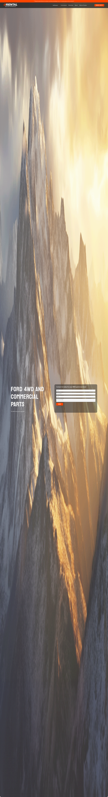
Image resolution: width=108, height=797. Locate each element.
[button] (55, 5)
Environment (64, 5)
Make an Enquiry (83, 5)
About (76, 5)
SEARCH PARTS (99, 5)
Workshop (70, 5)
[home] (10, 5)
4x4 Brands (55, 5)
